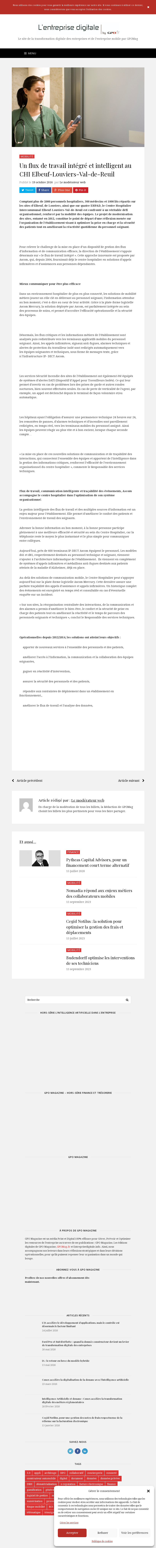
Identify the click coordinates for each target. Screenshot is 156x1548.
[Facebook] (77, 1451)
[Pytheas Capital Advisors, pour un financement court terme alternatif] (40, 858)
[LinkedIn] (85, 1451)
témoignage (51, 1512)
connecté (111, 1472)
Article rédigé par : (71, 800)
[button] (148, 1491)
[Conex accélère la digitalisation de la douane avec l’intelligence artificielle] (31, 1385)
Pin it (82, 190)
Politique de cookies (102, 1541)
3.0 (28, 1472)
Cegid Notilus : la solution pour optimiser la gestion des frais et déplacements (94, 926)
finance (111, 1484)
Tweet (29, 190)
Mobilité (27, 156)
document (77, 1478)
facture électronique (91, 1484)
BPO (62, 1472)
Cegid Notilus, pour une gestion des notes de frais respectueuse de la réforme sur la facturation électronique (82, 1419)
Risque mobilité (36, 1506)
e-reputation (68, 1484)
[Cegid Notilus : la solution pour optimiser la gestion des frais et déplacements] (40, 922)
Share (45, 190)
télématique (34, 1512)
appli (37, 1472)
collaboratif (76, 1472)
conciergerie (94, 1472)
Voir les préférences (134, 1533)
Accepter (72, 1533)
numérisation (34, 1501)
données (91, 1478)
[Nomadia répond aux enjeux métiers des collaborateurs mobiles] (40, 891)
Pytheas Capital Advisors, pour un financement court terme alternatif (97, 862)
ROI (51, 1506)
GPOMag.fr (63, 1246)
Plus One (64, 190)
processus (52, 1501)
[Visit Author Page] (26, 805)
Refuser (103, 1533)
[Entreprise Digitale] (78, 28)
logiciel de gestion (37, 1495)
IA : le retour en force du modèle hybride (65, 1360)
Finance (73, 852)
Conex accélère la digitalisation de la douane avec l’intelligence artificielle (85, 1379)
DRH (29, 1484)
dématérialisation (46, 1484)
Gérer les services (69, 1522)
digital (63, 1478)
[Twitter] (70, 1451)
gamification (34, 1489)
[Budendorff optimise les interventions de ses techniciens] (40, 958)
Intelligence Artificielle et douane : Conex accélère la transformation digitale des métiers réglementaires (82, 1400)
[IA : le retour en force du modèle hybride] (31, 1366)
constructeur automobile (41, 1478)
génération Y (52, 1489)
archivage (50, 1472)
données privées (110, 1478)
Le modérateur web (73, 182)
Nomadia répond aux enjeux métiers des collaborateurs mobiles (99, 893)
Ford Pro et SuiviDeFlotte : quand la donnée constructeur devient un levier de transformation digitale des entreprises (85, 1343)
